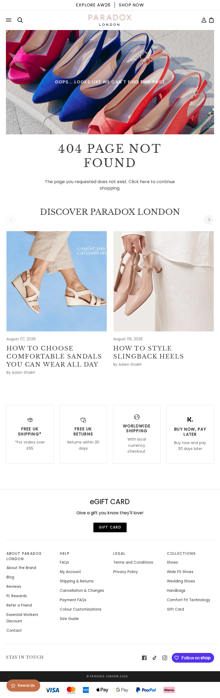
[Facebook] (144, 657)
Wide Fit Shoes (180, 571)
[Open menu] (9, 20)
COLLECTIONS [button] (181, 553)
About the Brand (21, 567)
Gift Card (175, 609)
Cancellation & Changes (82, 590)
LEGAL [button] (119, 553)
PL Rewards (16, 596)
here (145, 182)
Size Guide (69, 618)
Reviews (13, 586)
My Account (70, 571)
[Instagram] (164, 657)
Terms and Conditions (133, 562)
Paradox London (104, 676)
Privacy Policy (125, 571)
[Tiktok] (154, 657)
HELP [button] (64, 553)
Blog (10, 577)
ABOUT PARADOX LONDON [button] (24, 556)
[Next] (209, 219)
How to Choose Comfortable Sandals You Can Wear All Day (54, 356)
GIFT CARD (110, 527)
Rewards (26, 685)
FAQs (64, 562)
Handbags (176, 590)
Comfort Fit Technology (188, 600)
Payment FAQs (73, 600)
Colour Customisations (80, 609)
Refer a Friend (19, 605)
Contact (14, 630)
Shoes (172, 562)
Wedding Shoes (181, 581)
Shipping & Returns (77, 581)
